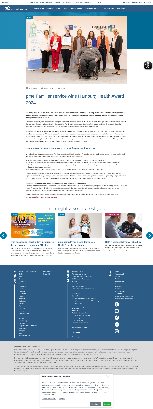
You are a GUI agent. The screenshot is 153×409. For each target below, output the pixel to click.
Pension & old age (92, 8)
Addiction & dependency (80, 313)
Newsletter (121, 8)
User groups (46, 2)
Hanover (22, 298)
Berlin (21, 274)
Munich (21, 316)
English (148, 2)
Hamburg (22, 296)
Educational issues (78, 320)
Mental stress (77, 310)
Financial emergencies (80, 323)
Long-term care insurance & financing (85, 301)
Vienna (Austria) (24, 335)
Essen (21, 289)
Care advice (76, 296)
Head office (47, 274)
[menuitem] (34, 2)
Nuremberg (23, 321)
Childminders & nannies (80, 279)
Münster (22, 318)
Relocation (76, 332)
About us (88, 2)
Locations (77, 2)
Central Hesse (24, 313)
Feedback (118, 294)
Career (57, 2)
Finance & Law (108, 8)
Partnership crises (78, 318)
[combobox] (147, 2)
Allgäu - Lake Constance (27, 271)
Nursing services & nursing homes (84, 298)
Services (34, 2)
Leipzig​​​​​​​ (21, 311)
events (98, 2)
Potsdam (22, 323)
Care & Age (76, 293)
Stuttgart (22, 330)
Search (126, 3)
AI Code (117, 276)
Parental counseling (79, 274)
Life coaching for (78, 308)
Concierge (76, 337)
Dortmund (22, 281)
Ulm (20, 333)
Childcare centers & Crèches (82, 276)
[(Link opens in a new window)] (117, 304)
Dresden (22, 284)
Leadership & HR (53, 8)
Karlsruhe (22, 301)
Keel (20, 306)
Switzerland (23, 328)
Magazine (67, 2)
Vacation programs (78, 286)
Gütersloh (22, 294)
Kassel (21, 303)
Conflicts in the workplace (81, 315)
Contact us (138, 2)
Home (5, 2)
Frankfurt (22, 291)
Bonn (21, 276)
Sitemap (117, 284)
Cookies (117, 279)
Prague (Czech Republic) (28, 326)
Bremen (21, 279)
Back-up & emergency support (83, 289)
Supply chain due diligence (124, 296)
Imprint (117, 271)
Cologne (22, 308)
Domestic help (77, 303)
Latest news (39, 8)
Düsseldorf (22, 286)
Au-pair (74, 281)
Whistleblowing (120, 291)
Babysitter (75, 284)
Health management (79, 327)
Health (65, 8)
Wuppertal (47, 271)
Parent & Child (76, 8)
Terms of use (119, 281)
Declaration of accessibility (124, 298)
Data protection (120, 274)
